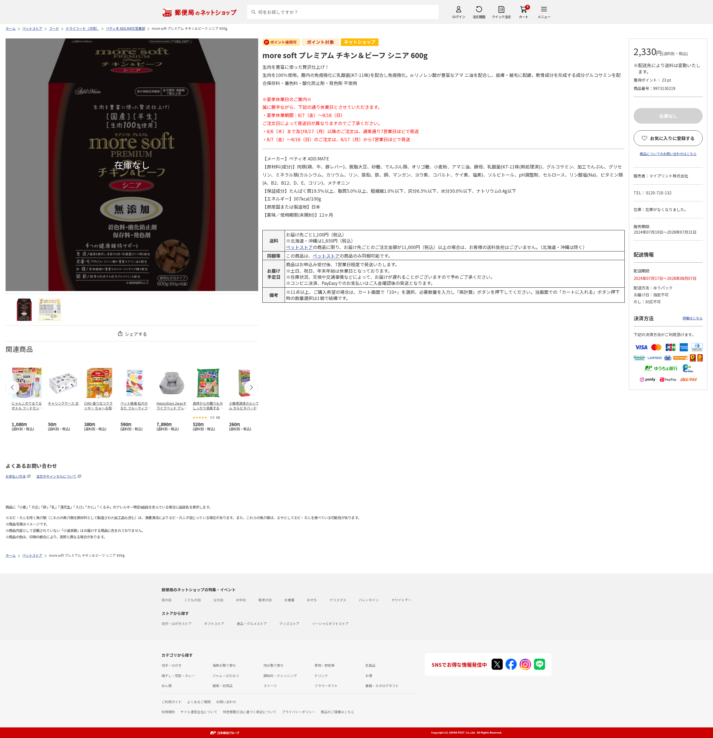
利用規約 (168, 711)
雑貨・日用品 (223, 685)
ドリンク (321, 675)
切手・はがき (172, 665)
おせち (312, 599)
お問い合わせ (226, 701)
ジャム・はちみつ (226, 675)
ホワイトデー (401, 599)
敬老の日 (265, 599)
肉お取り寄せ (273, 665)
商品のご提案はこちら (337, 711)
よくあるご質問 (199, 701)
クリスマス (337, 599)
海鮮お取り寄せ (224, 665)
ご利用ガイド (172, 701)
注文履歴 (479, 16)
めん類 (167, 685)
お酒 (368, 675)
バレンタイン (369, 599)
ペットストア (299, 247)
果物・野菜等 (324, 665)
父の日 (218, 599)
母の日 (167, 599)
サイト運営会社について (198, 711)
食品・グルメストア (252, 623)
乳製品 (370, 665)
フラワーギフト (326, 685)
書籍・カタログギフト (382, 685)
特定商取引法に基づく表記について (249, 711)
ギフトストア (214, 623)
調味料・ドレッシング (280, 675)
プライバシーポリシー (298, 711)
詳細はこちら (693, 318)
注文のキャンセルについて (56, 476)
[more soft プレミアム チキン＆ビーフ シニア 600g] (24, 310)
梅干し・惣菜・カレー (178, 675)
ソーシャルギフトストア (330, 623)
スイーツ (270, 685)
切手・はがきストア (177, 623)
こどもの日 (192, 599)
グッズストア (289, 623)
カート (524, 16)
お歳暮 (289, 599)
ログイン (458, 16)
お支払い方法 (16, 476)
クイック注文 (501, 16)
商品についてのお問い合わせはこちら (668, 153)
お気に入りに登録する (672, 138)
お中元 (241, 599)
